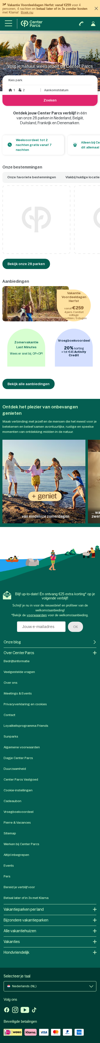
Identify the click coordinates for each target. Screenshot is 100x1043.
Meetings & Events (18, 693)
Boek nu (27, 12)
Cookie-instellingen (18, 790)
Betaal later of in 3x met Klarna (26, 898)
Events (9, 865)
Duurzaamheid (15, 769)
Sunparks (11, 736)
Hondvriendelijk (16, 952)
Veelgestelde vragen (19, 672)
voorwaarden (37, 615)
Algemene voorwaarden (22, 747)
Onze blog (12, 642)
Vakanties (12, 942)
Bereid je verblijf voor (19, 887)
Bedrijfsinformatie (17, 661)
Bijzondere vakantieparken (26, 920)
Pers (7, 876)
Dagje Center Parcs (18, 758)
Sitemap (10, 833)
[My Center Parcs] (93, 23)
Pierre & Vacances (17, 822)
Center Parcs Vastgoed (21, 779)
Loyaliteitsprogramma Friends (26, 726)
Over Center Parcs (19, 653)
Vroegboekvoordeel (18, 812)
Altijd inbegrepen (16, 855)
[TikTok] (34, 1010)
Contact (9, 715)
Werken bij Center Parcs (21, 844)
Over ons (10, 682)
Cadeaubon (12, 801)
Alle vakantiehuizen (20, 931)
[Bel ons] (81, 23)
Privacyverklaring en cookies (25, 704)
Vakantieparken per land (24, 909)
